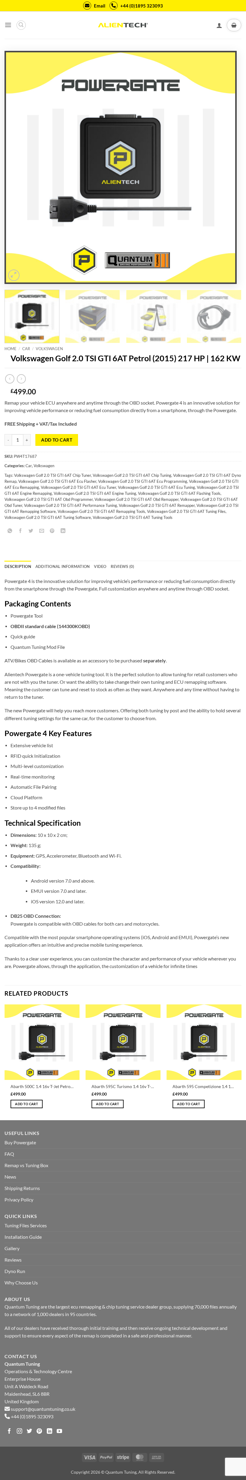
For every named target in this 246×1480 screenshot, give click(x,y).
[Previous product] (21, 379)
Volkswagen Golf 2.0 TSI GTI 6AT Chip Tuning (132, 475)
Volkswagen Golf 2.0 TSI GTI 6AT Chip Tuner (52, 475)
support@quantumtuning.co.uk (43, 1409)
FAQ (9, 1154)
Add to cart (56, 439)
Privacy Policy (18, 1199)
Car (26, 348)
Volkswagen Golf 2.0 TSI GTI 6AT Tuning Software (47, 517)
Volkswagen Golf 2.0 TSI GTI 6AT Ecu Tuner (78, 487)
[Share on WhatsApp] (10, 531)
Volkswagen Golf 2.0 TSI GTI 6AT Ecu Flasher (57, 481)
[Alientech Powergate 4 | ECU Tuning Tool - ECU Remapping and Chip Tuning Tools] (123, 25)
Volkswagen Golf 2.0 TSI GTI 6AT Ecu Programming (142, 481)
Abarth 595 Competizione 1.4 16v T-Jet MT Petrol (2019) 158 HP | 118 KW (204, 1086)
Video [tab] (100, 566)
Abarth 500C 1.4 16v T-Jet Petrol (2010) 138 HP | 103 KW (42, 1086)
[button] (8, 25)
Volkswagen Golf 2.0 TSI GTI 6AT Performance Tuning (70, 505)
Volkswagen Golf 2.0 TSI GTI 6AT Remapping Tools (101, 511)
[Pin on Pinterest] (52, 531)
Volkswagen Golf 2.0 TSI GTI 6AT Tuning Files (186, 511)
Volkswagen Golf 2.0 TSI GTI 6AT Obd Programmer (48, 499)
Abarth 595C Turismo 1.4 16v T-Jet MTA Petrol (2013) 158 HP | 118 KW (123, 1086)
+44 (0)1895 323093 (141, 5)
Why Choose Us (21, 1282)
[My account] (219, 25)
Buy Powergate (20, 1142)
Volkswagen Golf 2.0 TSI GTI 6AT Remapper (157, 505)
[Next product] (9, 379)
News (10, 1176)
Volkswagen (49, 348)
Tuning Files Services (25, 1225)
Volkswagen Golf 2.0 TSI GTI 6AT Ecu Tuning (156, 487)
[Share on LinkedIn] (63, 531)
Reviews (13, 1260)
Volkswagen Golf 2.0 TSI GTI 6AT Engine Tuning (95, 493)
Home (10, 348)
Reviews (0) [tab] (122, 566)
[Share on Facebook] (20, 531)
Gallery (12, 1248)
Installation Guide (23, 1237)
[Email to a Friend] (41, 531)
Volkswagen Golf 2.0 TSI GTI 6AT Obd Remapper (136, 499)
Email (99, 5)
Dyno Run (14, 1271)
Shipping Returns (22, 1188)
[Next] (223, 167)
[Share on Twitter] (31, 531)
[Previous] (18, 167)
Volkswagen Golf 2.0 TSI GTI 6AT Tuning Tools (132, 517)
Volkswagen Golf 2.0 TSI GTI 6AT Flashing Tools (179, 493)
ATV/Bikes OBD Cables (28, 660)
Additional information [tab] (62, 566)
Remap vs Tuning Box (26, 1165)
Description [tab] (17, 566)
